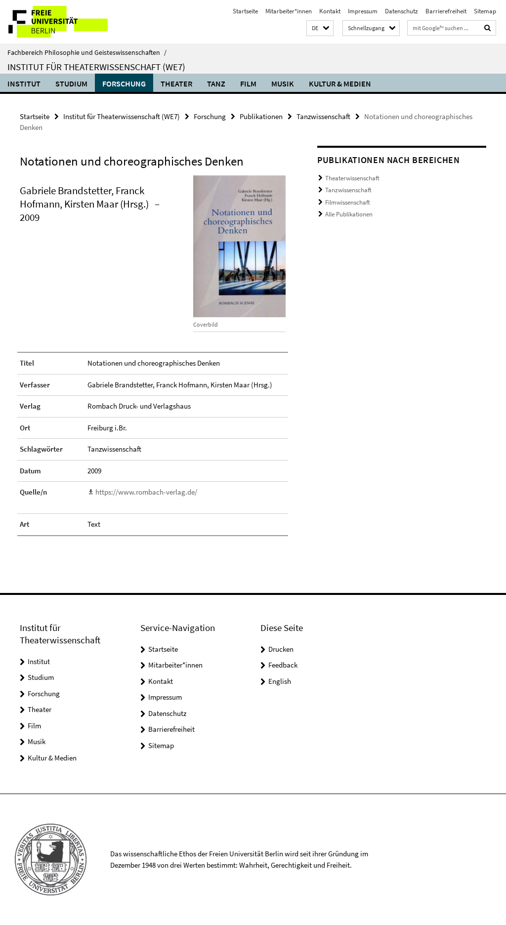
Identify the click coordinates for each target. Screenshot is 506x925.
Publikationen (261, 116)
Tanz (216, 83)
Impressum (363, 11)
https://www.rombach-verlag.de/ (146, 492)
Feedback (282, 665)
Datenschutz (401, 11)
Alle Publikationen (349, 214)
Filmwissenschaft (347, 202)
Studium (71, 83)
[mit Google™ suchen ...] (488, 28)
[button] (320, 28)
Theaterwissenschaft (352, 178)
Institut (24, 83)
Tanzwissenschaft (323, 116)
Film (248, 83)
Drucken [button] (281, 649)
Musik (282, 83)
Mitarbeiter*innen (288, 11)
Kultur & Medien (340, 83)
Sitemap (485, 11)
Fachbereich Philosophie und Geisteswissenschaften (87, 52)
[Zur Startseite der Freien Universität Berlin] (65, 22)
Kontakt (329, 11)
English (279, 681)
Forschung (124, 83)
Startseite (245, 11)
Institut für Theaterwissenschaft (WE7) (96, 67)
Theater (176, 83)
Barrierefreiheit (445, 11)
